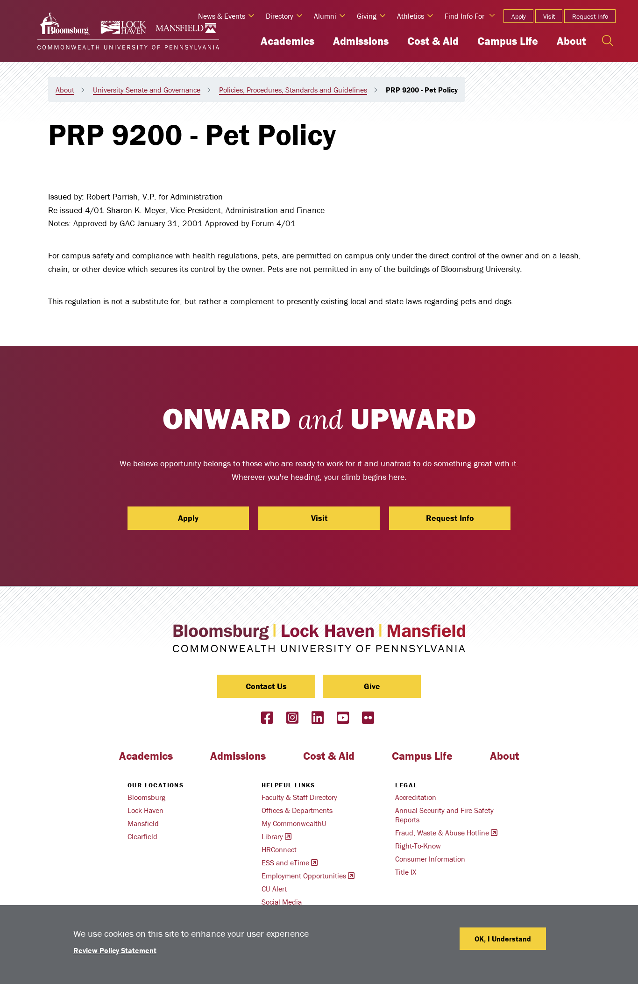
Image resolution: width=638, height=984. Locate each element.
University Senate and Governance (146, 89)
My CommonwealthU (294, 823)
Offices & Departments (297, 810)
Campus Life (507, 41)
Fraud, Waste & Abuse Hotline (442, 832)
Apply (518, 16)
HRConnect (279, 849)
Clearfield (142, 836)
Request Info (590, 16)
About (571, 41)
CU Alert (274, 888)
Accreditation (415, 797)
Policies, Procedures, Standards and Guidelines (293, 89)
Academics (287, 41)
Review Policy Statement (114, 950)
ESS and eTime (285, 862)
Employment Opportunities (304, 875)
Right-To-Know (418, 845)
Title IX (405, 872)
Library (272, 836)
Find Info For (464, 16)
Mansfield (143, 823)
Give (372, 686)
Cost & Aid (433, 41)
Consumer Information (430, 858)
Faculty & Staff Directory (299, 797)
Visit (549, 16)
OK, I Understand (503, 938)
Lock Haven (145, 810)
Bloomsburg (146, 797)
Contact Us (266, 686)
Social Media (282, 901)
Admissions (361, 41)
